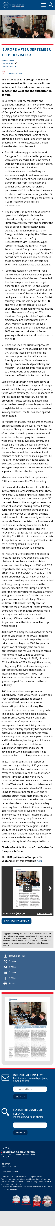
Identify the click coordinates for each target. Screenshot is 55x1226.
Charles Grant (7, 63)
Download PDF (17, 955)
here (39, 861)
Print (12, 983)
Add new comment (16, 921)
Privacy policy (9, 1167)
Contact (6, 1164)
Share (12, 961)
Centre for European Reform (13, 5)
